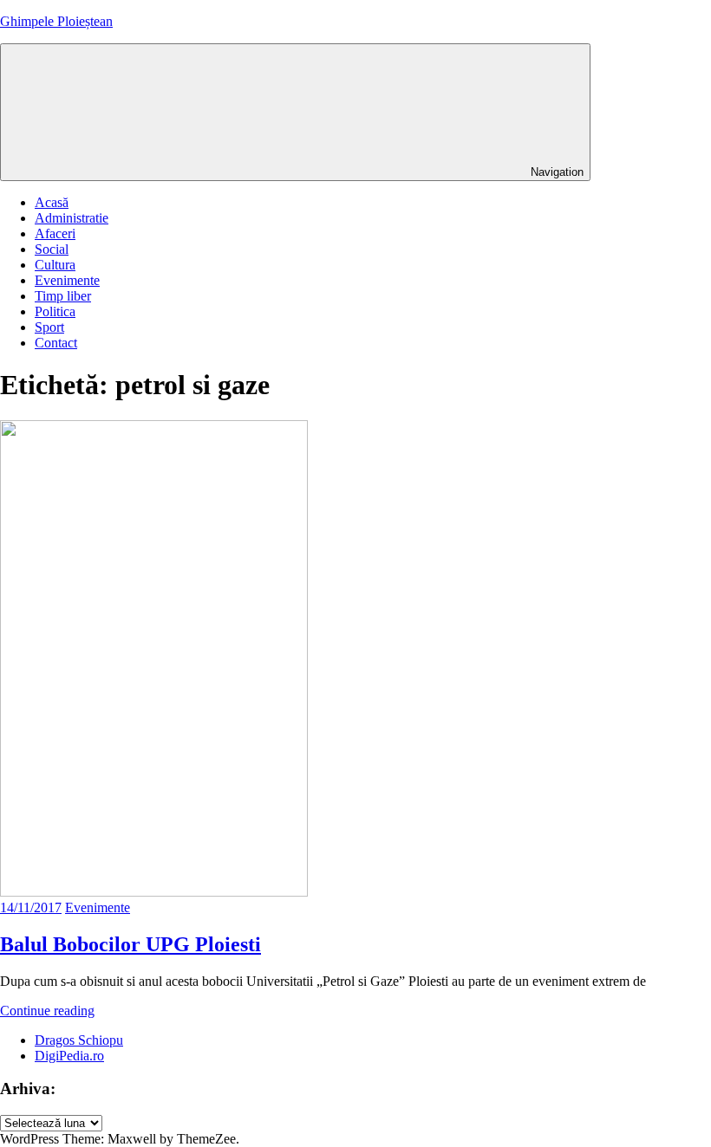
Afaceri (55, 233)
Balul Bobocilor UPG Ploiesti (130, 944)
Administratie (71, 218)
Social (51, 249)
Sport (49, 327)
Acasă (51, 202)
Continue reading (47, 1010)
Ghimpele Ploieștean (56, 21)
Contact (56, 342)
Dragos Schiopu (79, 1040)
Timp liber (63, 295)
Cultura (55, 264)
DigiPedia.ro (69, 1055)
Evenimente (67, 280)
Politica (55, 311)
